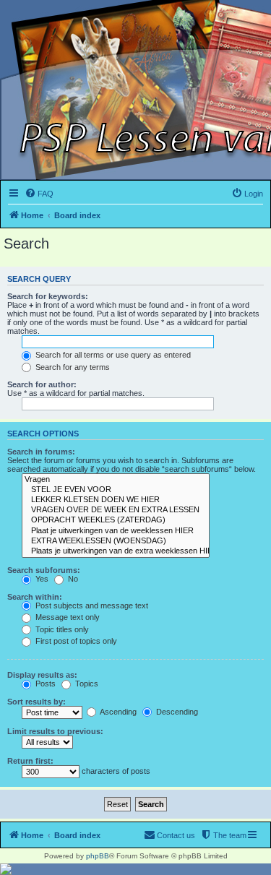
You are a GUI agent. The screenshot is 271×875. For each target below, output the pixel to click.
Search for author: (42, 384)
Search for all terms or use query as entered (112, 354)
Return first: (30, 761)
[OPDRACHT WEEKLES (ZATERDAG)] (115, 520)
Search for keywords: (47, 296)
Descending (176, 711)
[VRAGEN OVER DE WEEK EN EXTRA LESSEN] (115, 510)
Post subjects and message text (90, 605)
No (72, 578)
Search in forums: (41, 451)
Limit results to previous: (55, 731)
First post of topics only (75, 641)
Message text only (66, 617)
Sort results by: (36, 701)
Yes (40, 578)
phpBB (97, 856)
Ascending (117, 711)
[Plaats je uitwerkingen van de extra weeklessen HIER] (115, 551)
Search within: (34, 596)
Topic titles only (61, 629)
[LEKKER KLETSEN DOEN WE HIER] (115, 500)
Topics (85, 683)
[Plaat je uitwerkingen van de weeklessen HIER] (115, 531)
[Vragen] (115, 480)
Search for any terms (71, 367)
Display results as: (42, 675)
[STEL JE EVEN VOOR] (115, 490)
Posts (44, 683)
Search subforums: (43, 570)
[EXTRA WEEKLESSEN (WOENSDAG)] (115, 541)
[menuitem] (39, 193)
